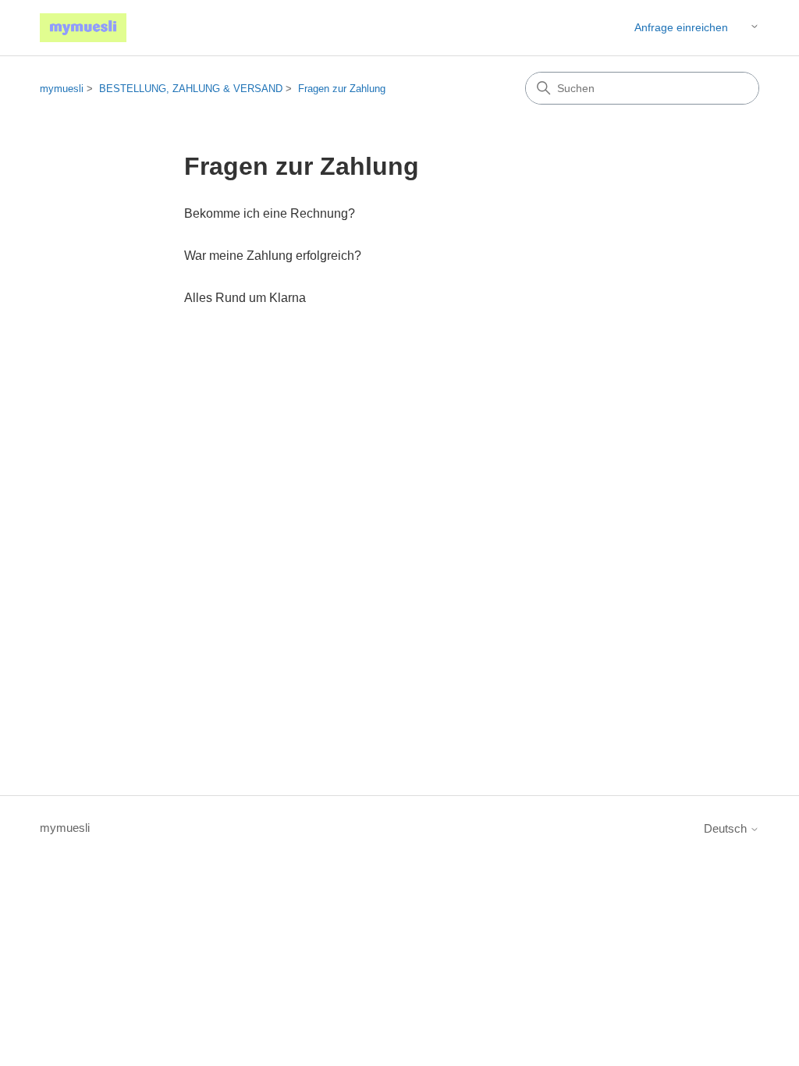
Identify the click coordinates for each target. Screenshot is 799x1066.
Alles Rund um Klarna (245, 297)
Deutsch (727, 828)
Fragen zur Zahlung (341, 88)
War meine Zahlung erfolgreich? (272, 255)
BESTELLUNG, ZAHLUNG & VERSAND (190, 88)
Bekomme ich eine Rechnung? (269, 213)
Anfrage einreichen (681, 27)
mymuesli (61, 88)
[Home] (83, 27)
